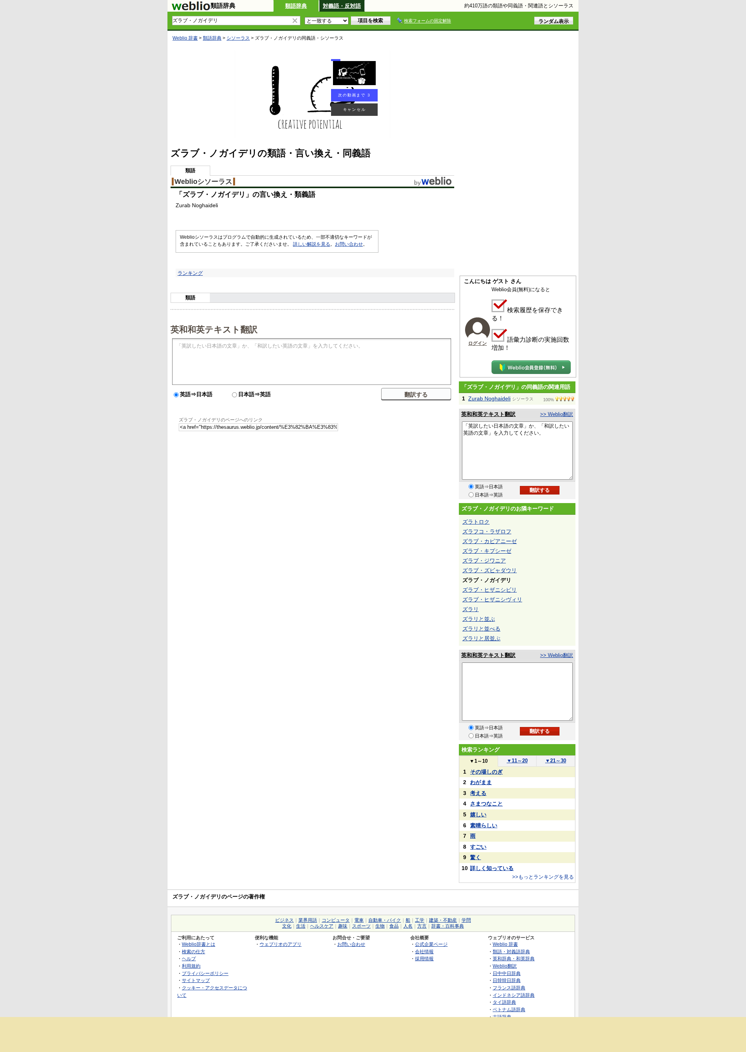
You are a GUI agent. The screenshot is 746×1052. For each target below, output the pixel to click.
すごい (478, 847)
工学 (419, 920)
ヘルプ (189, 958)
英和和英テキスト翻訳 (214, 329)
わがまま (481, 782)
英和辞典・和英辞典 (514, 958)
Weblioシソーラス (203, 181)
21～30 (555, 761)
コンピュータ (336, 920)
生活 (300, 926)
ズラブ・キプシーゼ (486, 551)
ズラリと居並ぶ (481, 638)
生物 (380, 926)
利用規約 (191, 965)
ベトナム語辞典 (509, 1009)
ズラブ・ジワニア (484, 560)
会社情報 (424, 951)
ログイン (477, 343)
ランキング (190, 273)
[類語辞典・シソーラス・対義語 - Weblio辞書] (190, 8)
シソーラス (238, 38)
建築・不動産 (443, 920)
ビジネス (284, 920)
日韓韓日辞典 (507, 980)
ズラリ (470, 609)
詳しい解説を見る (311, 244)
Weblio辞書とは (198, 944)
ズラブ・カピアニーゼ (489, 541)
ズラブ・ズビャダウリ (489, 570)
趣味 (342, 926)
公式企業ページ (431, 944)
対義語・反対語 (342, 6)
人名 (408, 926)
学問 (466, 920)
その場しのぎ (486, 772)
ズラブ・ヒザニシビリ (489, 590)
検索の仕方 (193, 951)
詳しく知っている (492, 868)
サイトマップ (196, 980)
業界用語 (307, 920)
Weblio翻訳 (505, 965)
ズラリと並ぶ (478, 619)
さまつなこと (486, 803)
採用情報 (424, 958)
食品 (394, 926)
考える (478, 793)
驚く (475, 857)
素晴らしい (483, 825)
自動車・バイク (384, 920)
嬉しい (478, 814)
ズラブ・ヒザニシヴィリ (492, 599)
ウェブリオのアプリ (281, 944)
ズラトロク (476, 522)
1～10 (478, 761)
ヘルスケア (321, 926)
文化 (286, 926)
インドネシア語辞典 (514, 995)
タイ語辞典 (504, 1002)
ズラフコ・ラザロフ (486, 531)
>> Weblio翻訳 (556, 414)
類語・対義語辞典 (511, 951)
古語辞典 (502, 1016)
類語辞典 (296, 6)
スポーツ (361, 926)
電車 (359, 920)
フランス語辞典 (509, 987)
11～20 (517, 761)
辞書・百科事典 (447, 926)
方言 (422, 926)
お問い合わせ (349, 244)
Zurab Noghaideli (489, 398)
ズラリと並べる (481, 629)
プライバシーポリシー (205, 973)
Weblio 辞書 (185, 38)
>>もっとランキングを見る (543, 877)
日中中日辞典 (507, 973)
